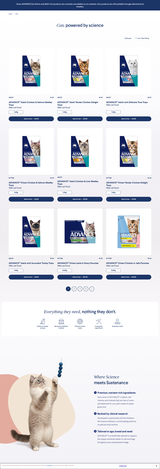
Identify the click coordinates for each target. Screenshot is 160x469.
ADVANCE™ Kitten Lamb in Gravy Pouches (77, 263)
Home (10, 14)
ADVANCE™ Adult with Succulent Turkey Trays (31, 263)
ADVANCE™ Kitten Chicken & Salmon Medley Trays (31, 184)
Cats (16, 14)
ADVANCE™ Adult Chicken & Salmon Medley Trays (30, 103)
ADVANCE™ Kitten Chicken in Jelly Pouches (127, 263)
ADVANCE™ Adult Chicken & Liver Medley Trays (77, 182)
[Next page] (91, 288)
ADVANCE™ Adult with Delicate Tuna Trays (127, 102)
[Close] (156, 466)
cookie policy (49, 465)
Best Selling (143, 38)
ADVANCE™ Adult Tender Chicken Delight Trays (77, 103)
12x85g (64, 270)
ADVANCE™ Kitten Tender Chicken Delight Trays (127, 184)
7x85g (16, 112)
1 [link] (68, 289)
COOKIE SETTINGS (122, 466)
